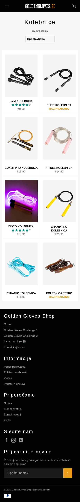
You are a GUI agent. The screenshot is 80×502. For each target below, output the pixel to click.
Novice (8, 403)
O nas (7, 324)
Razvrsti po (40, 31)
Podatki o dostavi (14, 383)
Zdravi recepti (12, 414)
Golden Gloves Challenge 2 (21, 335)
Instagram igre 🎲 (15, 341)
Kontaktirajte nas (14, 347)
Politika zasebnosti (15, 372)
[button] (20, 104)
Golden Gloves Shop (21, 490)
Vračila (8, 378)
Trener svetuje (13, 408)
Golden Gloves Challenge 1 (21, 330)
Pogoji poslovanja (14, 366)
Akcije (7, 420)
